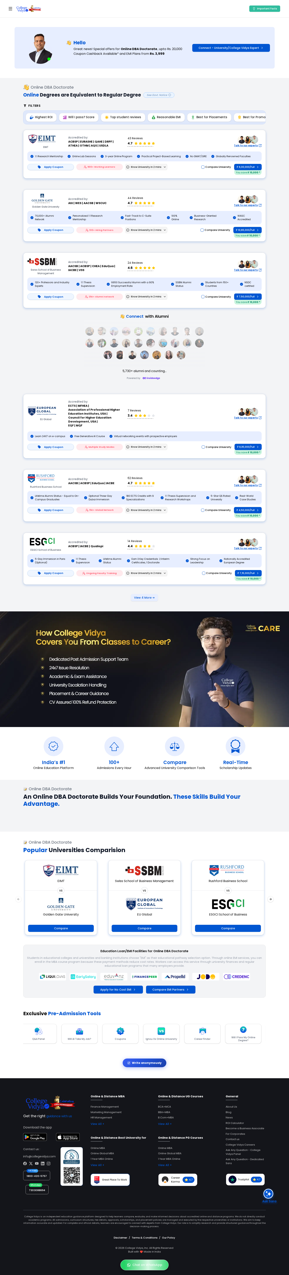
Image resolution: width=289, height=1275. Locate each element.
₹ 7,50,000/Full (246, 296)
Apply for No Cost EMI (115, 990)
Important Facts (267, 8)
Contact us (232, 1139)
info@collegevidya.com (39, 1156)
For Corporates (235, 1134)
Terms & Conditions (144, 1238)
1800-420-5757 (37, 1176)
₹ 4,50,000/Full (245, 510)
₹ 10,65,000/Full (245, 230)
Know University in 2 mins (146, 167)
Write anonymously (147, 1063)
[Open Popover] (164, 167)
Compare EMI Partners (168, 990)
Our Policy (168, 1238)
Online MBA (98, 1148)
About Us (231, 1107)
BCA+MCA (164, 1107)
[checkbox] (202, 167)
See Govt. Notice (157, 95)
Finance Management (105, 1107)
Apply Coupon (53, 167)
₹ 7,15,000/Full (246, 573)
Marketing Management (106, 1112)
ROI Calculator (235, 1123)
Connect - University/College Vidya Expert (229, 48)
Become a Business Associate (245, 1128)
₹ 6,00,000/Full (246, 167)
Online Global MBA (102, 1153)
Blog (228, 1112)
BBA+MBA (164, 1112)
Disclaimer (120, 1238)
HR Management (101, 1117)
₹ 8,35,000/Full (246, 447)
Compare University (218, 167)
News (229, 1117)
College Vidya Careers (240, 1145)
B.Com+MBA (166, 1117)
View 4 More (144, 598)
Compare (61, 928)
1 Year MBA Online (102, 1159)
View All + (97, 1124)
